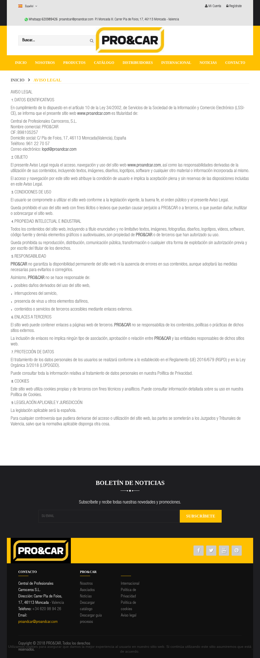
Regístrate (235, 6)
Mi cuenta (214, 6)
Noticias (86, 597)
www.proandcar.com (93, 113)
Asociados (87, 590)
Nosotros (86, 584)
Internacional (130, 584)
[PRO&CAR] (130, 39)
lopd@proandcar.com (59, 149)
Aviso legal (128, 616)
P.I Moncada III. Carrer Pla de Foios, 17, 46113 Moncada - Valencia (137, 19)
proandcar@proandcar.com (76, 19)
